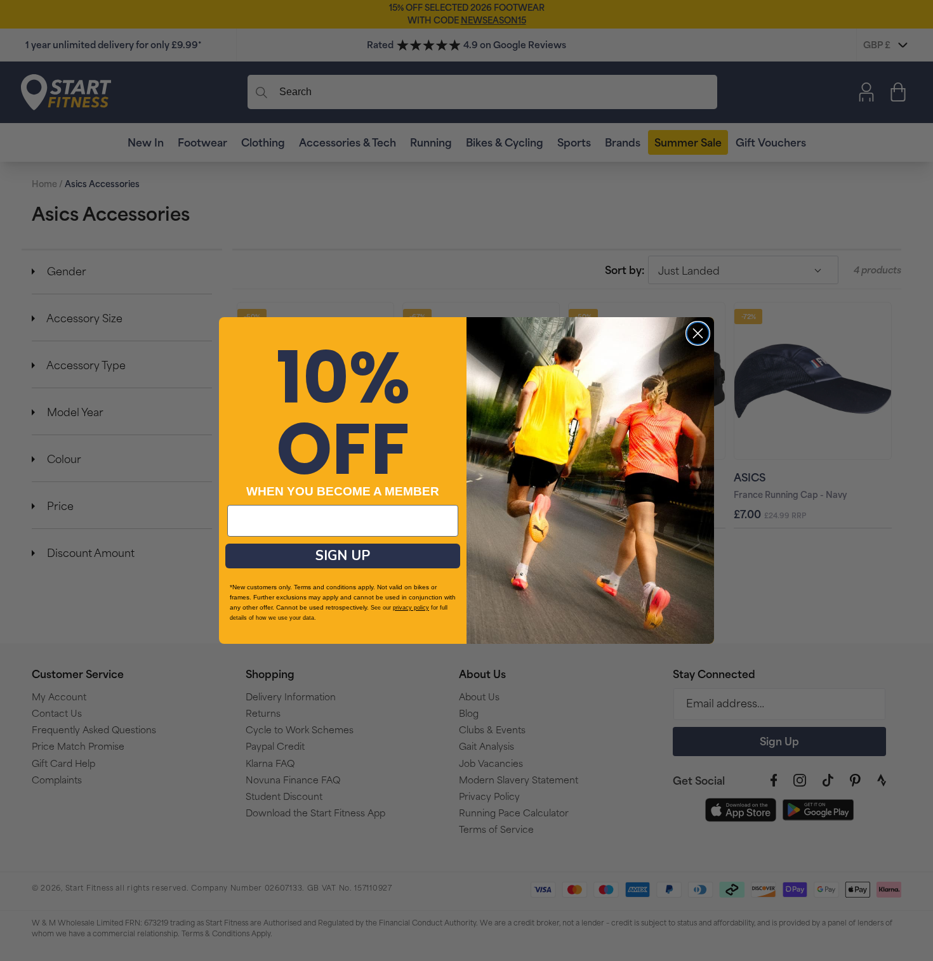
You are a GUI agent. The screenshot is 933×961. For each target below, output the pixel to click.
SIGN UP (342, 556)
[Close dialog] (698, 333)
